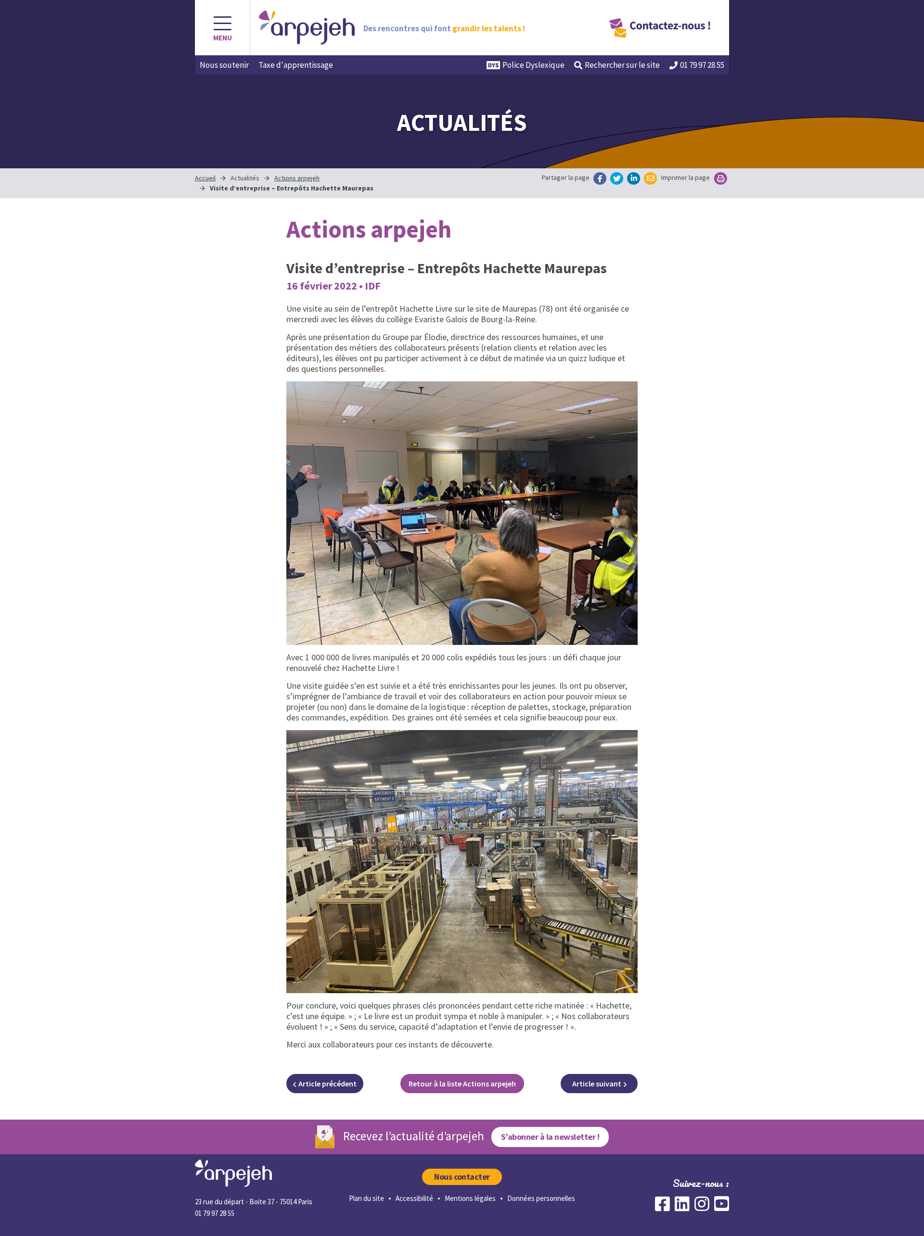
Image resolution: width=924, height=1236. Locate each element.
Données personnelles (541, 1198)
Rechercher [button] (622, 65)
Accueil (205, 178)
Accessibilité (414, 1198)
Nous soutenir (224, 65)
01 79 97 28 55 (702, 65)
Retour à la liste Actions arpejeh (462, 1083)
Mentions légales (470, 1198)
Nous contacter (462, 1176)
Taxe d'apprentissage (295, 65)
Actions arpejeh (297, 178)
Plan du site (366, 1198)
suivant (596, 1083)
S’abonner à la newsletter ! (550, 1136)
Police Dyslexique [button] (533, 65)
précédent (327, 1083)
